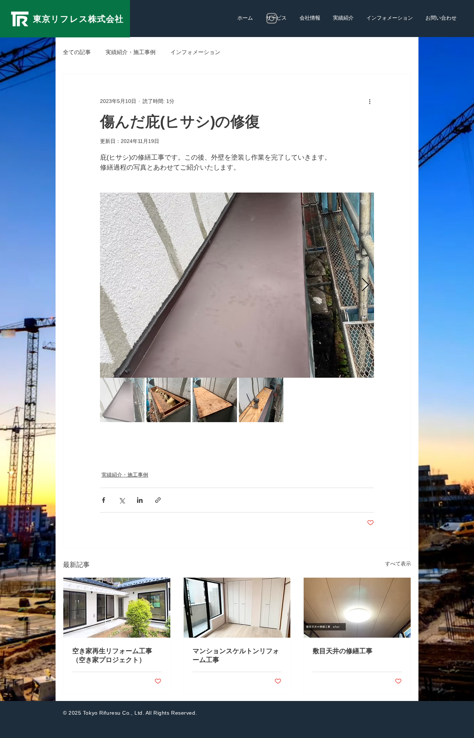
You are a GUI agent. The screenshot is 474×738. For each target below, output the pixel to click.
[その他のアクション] (369, 101)
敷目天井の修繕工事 (343, 651)
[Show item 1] (122, 400)
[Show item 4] (261, 400)
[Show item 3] (215, 400)
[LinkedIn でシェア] (139, 500)
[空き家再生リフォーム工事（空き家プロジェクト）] (116, 608)
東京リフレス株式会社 (78, 19)
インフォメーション (195, 52)
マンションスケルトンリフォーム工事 (236, 655)
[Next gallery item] (365, 285)
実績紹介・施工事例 (131, 52)
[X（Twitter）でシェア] (121, 500)
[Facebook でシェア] (103, 500)
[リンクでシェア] (157, 500)
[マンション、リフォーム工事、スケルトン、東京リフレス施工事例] (237, 608)
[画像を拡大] (237, 285)
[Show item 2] (168, 400)
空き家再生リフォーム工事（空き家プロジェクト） (112, 655)
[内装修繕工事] (357, 608)
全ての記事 (77, 52)
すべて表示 (398, 564)
